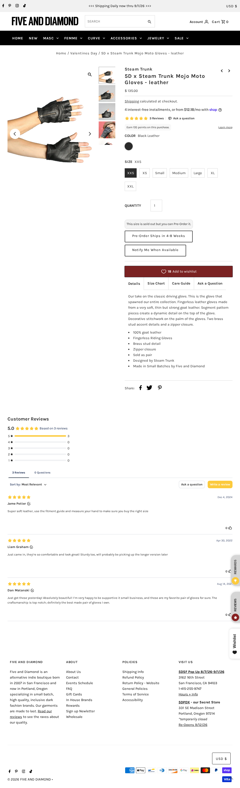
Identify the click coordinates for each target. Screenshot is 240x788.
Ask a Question (210, 283)
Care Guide (181, 283)
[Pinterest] (9, 6)
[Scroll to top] (230, 778)
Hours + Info (188, 694)
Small (159, 173)
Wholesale (74, 717)
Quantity (133, 205)
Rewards (73, 705)
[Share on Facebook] (140, 388)
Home (61, 53)
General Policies (135, 689)
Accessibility (132, 700)
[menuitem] (18, 38)
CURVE (94, 38)
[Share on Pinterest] (160, 388)
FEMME (71, 38)
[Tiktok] (24, 6)
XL (213, 173)
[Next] (90, 134)
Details (134, 283)
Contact (72, 677)
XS (144, 173)
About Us (73, 672)
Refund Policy (133, 677)
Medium (179, 173)
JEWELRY (155, 38)
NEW (33, 38)
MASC (48, 38)
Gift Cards (74, 694)
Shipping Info (133, 672)
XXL (130, 186)
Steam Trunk (139, 69)
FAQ (69, 689)
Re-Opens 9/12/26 (193, 725)
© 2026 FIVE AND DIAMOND (30, 779)
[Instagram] (16, 6)
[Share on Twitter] (149, 388)
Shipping (132, 101)
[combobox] (114, 21)
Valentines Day (83, 53)
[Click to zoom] (90, 74)
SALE (179, 38)
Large (198, 173)
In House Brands (79, 700)
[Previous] (15, 134)
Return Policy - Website (140, 683)
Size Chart (156, 283)
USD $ (231, 6)
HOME (17, 38)
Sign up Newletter (80, 711)
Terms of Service (135, 694)
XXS (130, 173)
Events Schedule (79, 683)
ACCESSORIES (124, 38)
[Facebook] (2, 6)
